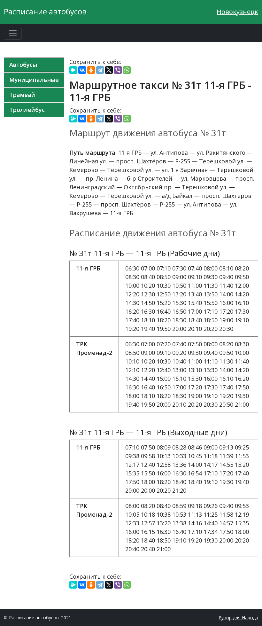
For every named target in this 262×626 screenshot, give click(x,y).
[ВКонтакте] (82, 70)
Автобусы (23, 64)
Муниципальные (34, 79)
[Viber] (118, 70)
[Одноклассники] (91, 70)
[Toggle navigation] (13, 33)
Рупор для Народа (238, 617)
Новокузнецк (237, 11)
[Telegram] (100, 70)
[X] (109, 70)
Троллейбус (27, 109)
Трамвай (22, 94)
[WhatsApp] (127, 70)
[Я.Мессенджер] (73, 70)
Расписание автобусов (45, 11)
